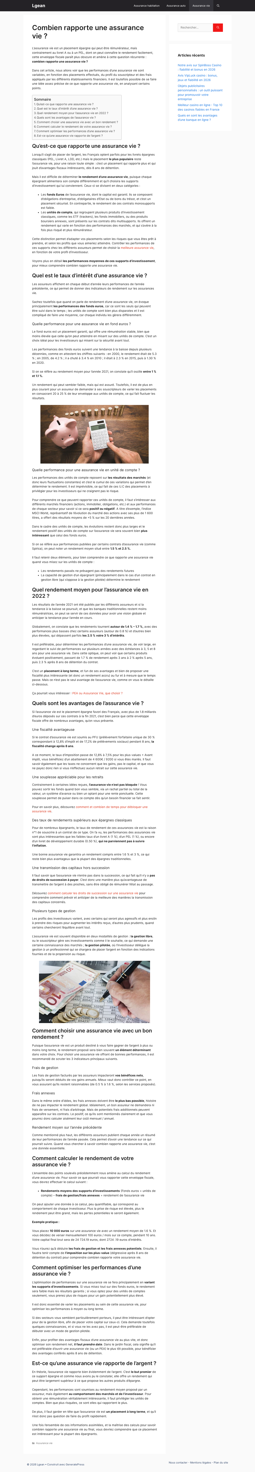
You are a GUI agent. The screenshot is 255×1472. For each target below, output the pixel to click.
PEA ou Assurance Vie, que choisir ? (97, 693)
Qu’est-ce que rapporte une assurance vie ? (65, 104)
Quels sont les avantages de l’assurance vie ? (66, 117)
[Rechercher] (218, 27)
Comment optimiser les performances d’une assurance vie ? (75, 131)
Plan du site (221, 1462)
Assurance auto (176, 5)
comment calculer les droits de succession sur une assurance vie (93, 893)
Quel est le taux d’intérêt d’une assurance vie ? (67, 108)
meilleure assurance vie (137, 248)
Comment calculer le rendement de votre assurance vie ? (74, 126)
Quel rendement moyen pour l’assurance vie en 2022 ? (72, 113)
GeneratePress (75, 1464)
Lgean (38, 5)
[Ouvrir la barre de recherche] (218, 5)
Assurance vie (201, 5)
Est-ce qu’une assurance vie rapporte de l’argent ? (70, 135)
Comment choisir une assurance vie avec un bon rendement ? (77, 122)
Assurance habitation (147, 5)
